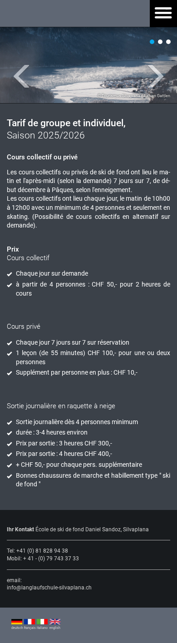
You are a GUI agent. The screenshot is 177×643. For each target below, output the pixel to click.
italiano (42, 628)
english (54, 628)
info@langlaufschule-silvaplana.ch (49, 587)
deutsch (16, 628)
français (29, 628)
